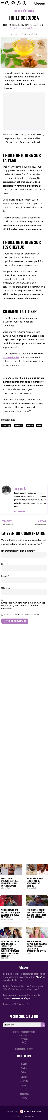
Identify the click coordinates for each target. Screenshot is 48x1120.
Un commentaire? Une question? (18, 550)
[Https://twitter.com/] (13, 3)
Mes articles (19, 511)
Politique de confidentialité (24, 1031)
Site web (5, 587)
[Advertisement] (24, 453)
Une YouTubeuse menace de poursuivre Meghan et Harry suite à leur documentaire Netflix (37, 946)
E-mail (5, 575)
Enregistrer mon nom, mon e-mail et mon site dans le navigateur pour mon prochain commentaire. (23, 605)
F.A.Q (24, 1042)
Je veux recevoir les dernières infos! (21, 614)
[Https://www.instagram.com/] (19, 3)
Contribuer (24, 1039)
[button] (2, 3)
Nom (4, 563)
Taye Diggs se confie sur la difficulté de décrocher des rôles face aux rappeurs (36, 913)
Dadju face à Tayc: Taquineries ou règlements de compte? (35, 882)
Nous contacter (24, 1035)
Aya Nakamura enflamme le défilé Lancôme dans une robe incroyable (9, 882)
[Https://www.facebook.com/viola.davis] (7, 3)
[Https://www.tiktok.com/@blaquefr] (24, 3)
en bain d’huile (11, 357)
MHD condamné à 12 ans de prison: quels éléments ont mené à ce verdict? (10, 913)
